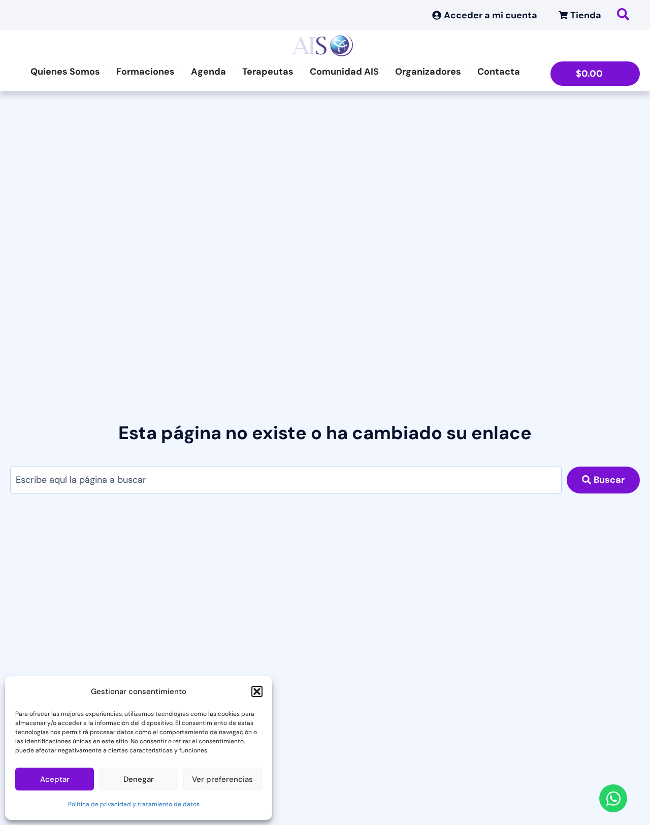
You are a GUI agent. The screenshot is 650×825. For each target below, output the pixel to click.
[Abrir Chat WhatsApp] (613, 798)
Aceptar (55, 779)
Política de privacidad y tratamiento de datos (134, 804)
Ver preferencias (222, 779)
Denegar (138, 779)
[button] (257, 691)
